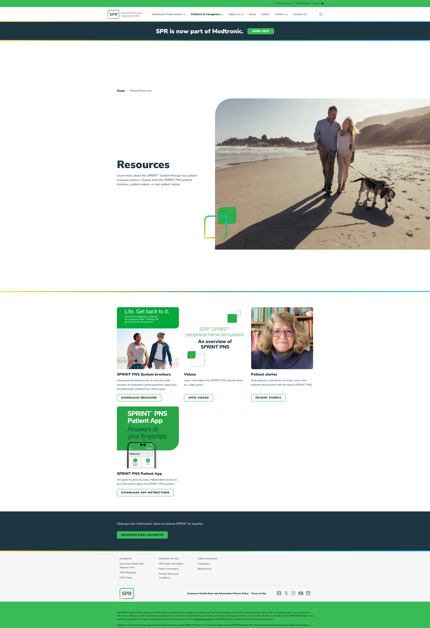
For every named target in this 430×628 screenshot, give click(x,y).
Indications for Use (203, 619)
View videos (198, 398)
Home (121, 91)
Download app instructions (145, 492)
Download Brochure (139, 398)
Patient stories (268, 398)
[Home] (125, 14)
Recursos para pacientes (142, 535)
